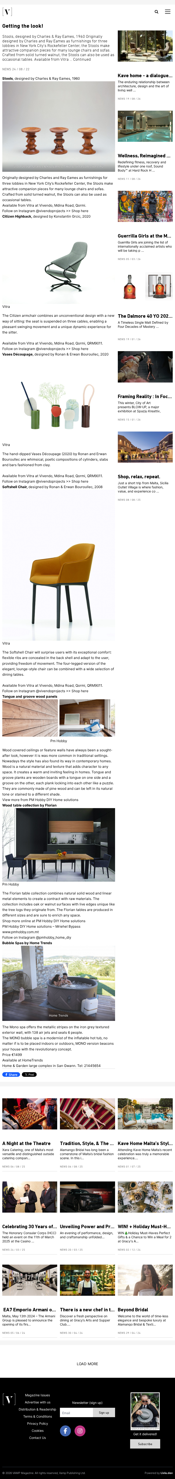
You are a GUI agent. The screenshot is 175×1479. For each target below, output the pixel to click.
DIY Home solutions (62, 800)
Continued (82, 59)
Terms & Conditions (37, 1416)
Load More (87, 1363)
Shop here (80, 211)
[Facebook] (65, 1431)
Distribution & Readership (37, 1409)
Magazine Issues (37, 1395)
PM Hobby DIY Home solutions (60, 921)
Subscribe (145, 1444)
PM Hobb (36, 800)
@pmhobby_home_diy (53, 937)
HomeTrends (32, 1060)
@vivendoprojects (51, 211)
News (6, 69)
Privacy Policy (37, 1423)
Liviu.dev (167, 1473)
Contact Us (37, 1438)
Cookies (38, 1431)
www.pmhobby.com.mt (20, 932)
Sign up (104, 1413)
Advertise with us (37, 1402)
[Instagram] (80, 1431)
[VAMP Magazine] (7, 12)
